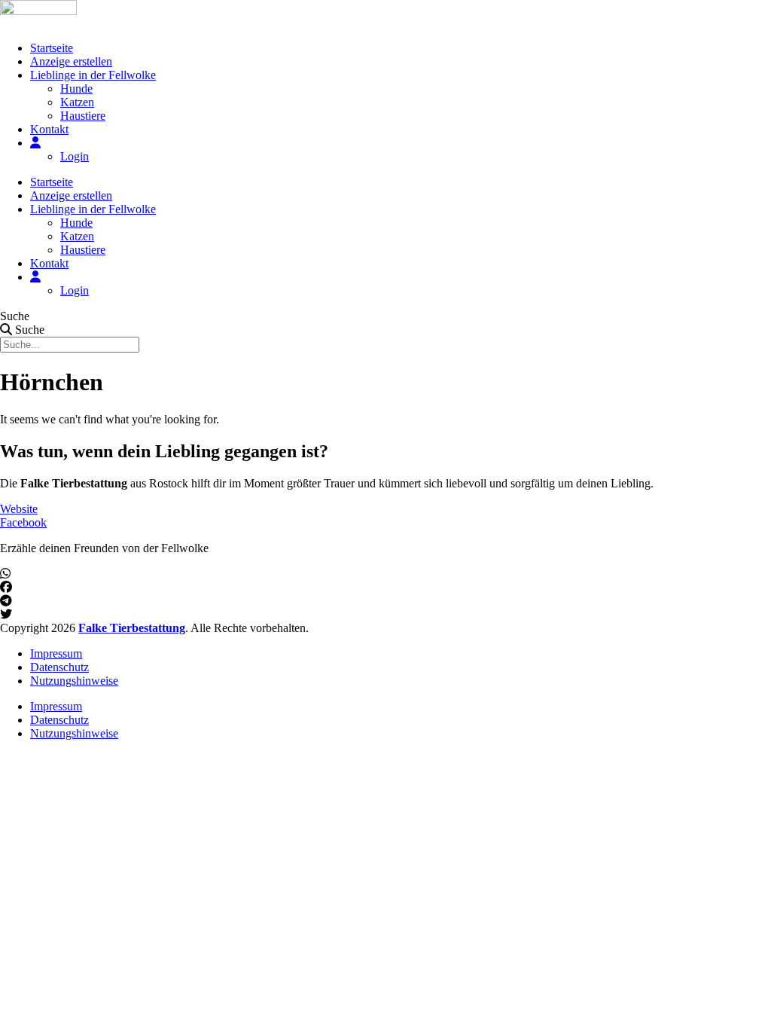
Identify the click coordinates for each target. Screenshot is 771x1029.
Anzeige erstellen (71, 61)
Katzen (77, 102)
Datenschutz (59, 667)
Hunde (76, 88)
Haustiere (82, 115)
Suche (14, 316)
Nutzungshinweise (74, 680)
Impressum (56, 653)
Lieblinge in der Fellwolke (93, 75)
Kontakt (49, 129)
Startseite (51, 47)
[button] (385, 574)
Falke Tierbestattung (131, 627)
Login (74, 156)
